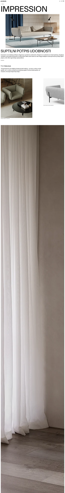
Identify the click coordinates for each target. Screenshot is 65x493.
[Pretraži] (59, 1)
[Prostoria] (3, 1)
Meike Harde (7, 66)
